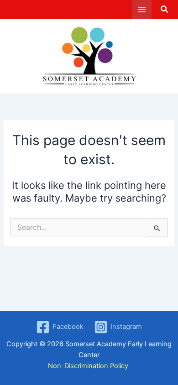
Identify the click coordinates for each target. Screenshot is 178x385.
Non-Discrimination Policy (89, 366)
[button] (165, 10)
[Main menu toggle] (142, 9)
